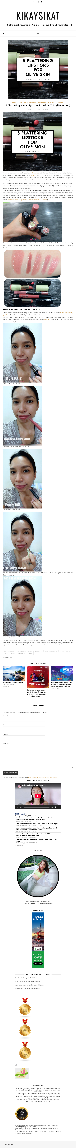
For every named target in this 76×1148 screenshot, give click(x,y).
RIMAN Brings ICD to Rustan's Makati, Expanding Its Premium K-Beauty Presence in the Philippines (38, 1132)
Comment (6, 743)
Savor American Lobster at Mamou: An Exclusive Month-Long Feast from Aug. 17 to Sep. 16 (36, 1129)
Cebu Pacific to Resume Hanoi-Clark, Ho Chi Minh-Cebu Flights (37, 823)
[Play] (17, 807)
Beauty (15, 102)
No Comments (43, 109)
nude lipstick (21, 653)
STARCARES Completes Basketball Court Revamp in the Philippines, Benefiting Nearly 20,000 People (36, 1126)
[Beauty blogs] (38, 1029)
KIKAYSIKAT (38, 15)
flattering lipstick (21, 651)
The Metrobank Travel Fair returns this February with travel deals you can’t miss (61, 684)
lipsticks (33, 175)
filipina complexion (9, 651)
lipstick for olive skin (65, 651)
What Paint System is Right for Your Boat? (13, 683)
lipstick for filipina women (35, 651)
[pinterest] (41, 2)
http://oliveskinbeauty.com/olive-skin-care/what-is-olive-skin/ (27, 200)
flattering (35, 173)
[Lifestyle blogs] (38, 1052)
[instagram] (38, 2)
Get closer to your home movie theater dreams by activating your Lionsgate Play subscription (36, 693)
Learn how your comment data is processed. (42, 777)
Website (5, 734)
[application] (38, 796)
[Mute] (55, 807)
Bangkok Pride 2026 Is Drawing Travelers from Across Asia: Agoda (36, 840)
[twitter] (36, 2)
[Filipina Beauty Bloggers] (38, 1008)
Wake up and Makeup (56, 102)
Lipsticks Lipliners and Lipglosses (33, 102)
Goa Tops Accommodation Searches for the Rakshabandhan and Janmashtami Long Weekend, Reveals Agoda (38, 818)
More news (19, 845)
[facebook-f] (33, 2)
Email (5, 725)
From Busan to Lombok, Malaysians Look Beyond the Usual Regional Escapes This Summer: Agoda (36, 828)
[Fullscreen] (58, 807)
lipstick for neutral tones (51, 651)
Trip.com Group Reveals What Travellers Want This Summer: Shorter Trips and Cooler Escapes (37, 834)
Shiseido (46, 319)
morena (13, 653)
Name (5, 716)
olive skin (30, 653)
